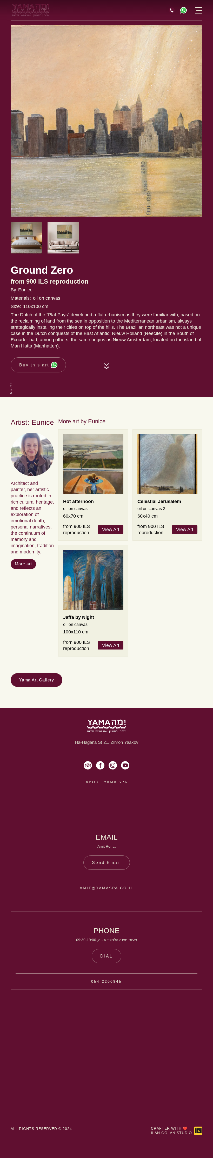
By (13, 289)
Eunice (25, 289)
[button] (195, 10)
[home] (31, 10)
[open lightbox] (106, 121)
